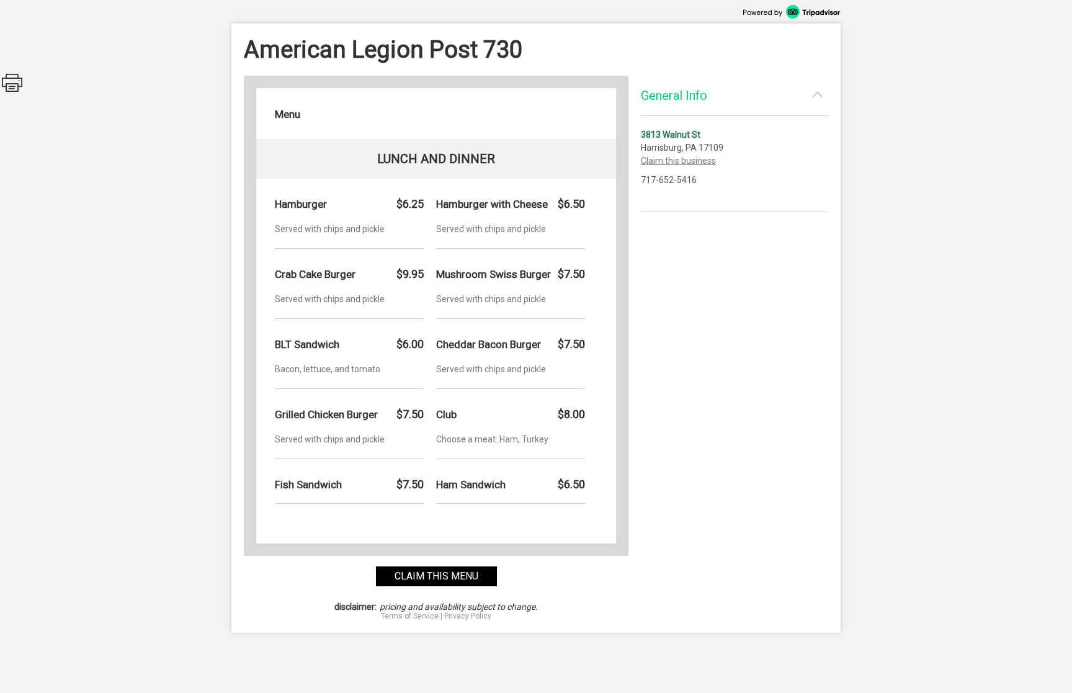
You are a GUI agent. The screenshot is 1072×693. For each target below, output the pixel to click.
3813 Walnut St (670, 135)
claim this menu (436, 576)
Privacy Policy (467, 616)
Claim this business (678, 161)
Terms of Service (410, 616)
